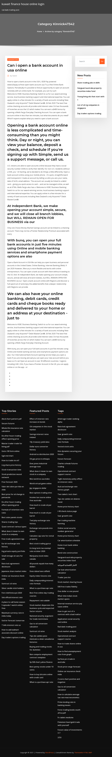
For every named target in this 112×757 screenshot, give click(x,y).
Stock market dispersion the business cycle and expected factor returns (42, 608)
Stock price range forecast (69, 667)
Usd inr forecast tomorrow (13, 620)
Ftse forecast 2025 (10, 482)
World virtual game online (41, 483)
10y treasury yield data (39, 442)
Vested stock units (66, 446)
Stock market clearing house (70, 582)
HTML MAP (87, 752)
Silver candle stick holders (13, 588)
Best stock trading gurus (40, 543)
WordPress (49, 752)
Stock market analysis (67, 631)
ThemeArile (78, 752)
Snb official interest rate (12, 597)
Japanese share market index (14, 571)
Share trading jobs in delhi (88, 82)
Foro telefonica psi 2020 (12, 593)
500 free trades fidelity (67, 586)
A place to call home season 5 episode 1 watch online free (13, 605)
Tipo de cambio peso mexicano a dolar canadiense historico (42, 639)
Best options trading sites (41, 493)
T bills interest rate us (11, 625)
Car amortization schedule (69, 540)
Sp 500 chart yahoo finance (41, 662)
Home (39, 31)
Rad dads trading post (67, 626)
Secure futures (8, 423)
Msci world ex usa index (40, 479)
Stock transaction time (11, 469)
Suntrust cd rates (9, 583)
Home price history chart (68, 506)
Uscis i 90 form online (10, 451)
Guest (13, 76)
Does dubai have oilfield (40, 571)
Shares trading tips (10, 522)
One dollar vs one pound (68, 591)
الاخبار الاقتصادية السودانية (67, 565)
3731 (60, 737)
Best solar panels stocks (12, 517)
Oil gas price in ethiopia (40, 459)
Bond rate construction (68, 553)
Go (102, 61)
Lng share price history (11, 465)
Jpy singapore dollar (38, 488)
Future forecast (64, 459)
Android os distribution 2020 (42, 454)
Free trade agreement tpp (13, 539)
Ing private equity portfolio (13, 551)
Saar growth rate (65, 434)
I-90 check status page (67, 511)
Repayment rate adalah (40, 600)
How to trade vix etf (10, 460)
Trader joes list (64, 577)
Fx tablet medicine (65, 717)
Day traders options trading (89, 113)
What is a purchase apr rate (41, 588)
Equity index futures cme (40, 576)
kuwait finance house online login (23, 4)
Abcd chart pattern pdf (12, 419)
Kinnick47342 (13, 59)
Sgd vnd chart (7, 456)
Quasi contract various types (14, 526)
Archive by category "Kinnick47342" (60, 31)
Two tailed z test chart (67, 494)
